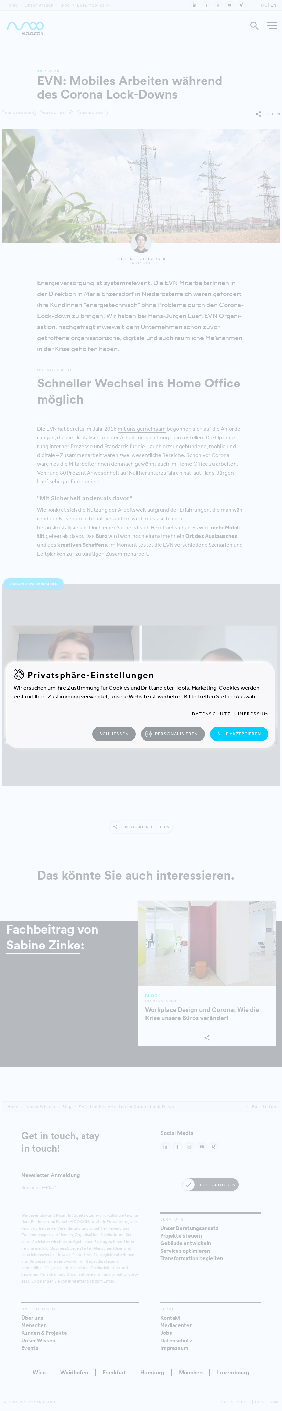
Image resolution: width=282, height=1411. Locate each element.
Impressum (253, 713)
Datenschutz (211, 713)
